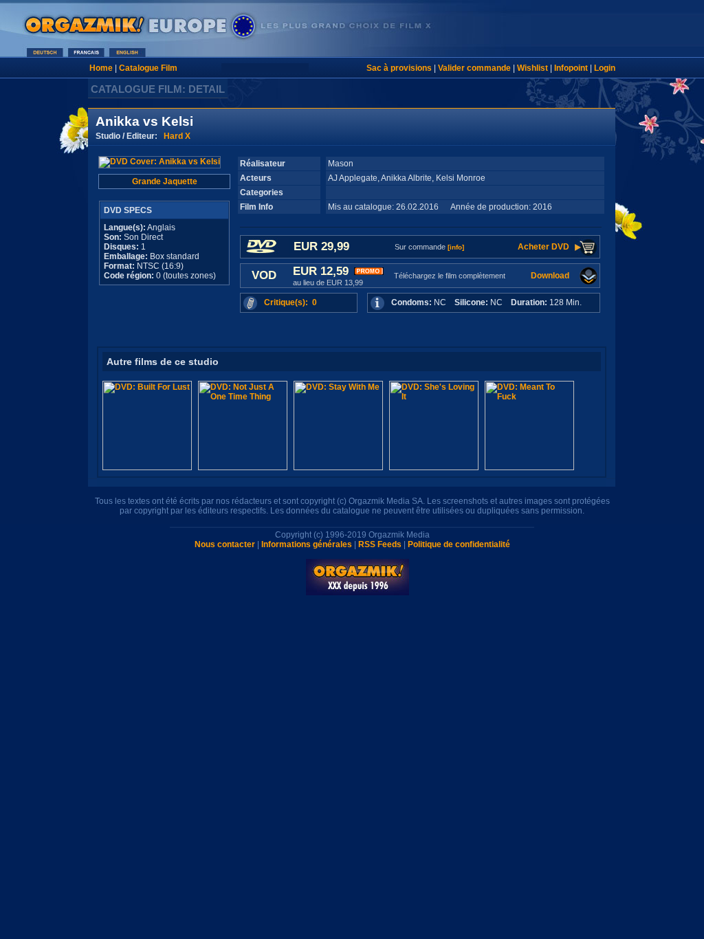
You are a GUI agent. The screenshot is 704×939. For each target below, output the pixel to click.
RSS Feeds (380, 544)
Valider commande (474, 68)
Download (550, 275)
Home (101, 68)
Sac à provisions (399, 68)
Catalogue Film (148, 68)
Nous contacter (225, 544)
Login (604, 68)
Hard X (177, 136)
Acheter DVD (543, 247)
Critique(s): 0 (290, 302)
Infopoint (571, 68)
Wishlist (532, 68)
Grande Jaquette (164, 181)
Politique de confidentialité (459, 544)
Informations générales (306, 544)
